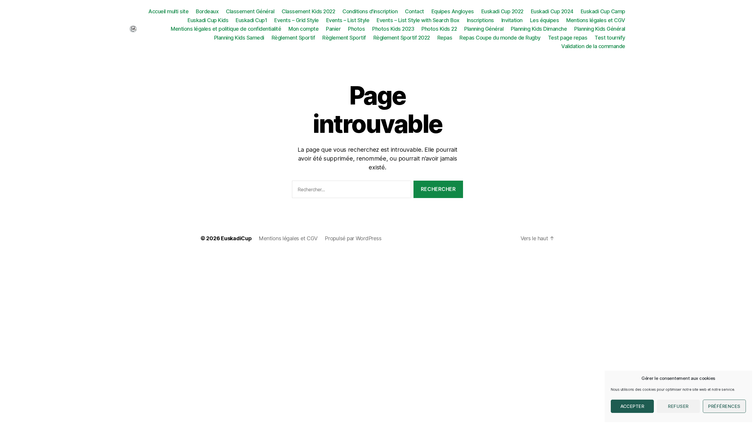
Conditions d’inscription (370, 11)
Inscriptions (480, 20)
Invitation (512, 20)
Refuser (678, 406)
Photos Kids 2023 (393, 29)
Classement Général (250, 11)
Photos (356, 29)
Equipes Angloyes (452, 11)
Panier (333, 29)
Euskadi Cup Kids (208, 20)
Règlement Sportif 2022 (401, 38)
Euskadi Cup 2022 (502, 11)
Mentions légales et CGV (595, 20)
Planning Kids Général (599, 29)
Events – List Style (348, 20)
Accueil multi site (168, 11)
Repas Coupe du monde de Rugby (500, 38)
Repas (444, 38)
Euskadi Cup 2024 (552, 11)
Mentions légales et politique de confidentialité (226, 29)
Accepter (632, 406)
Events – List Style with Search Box (418, 20)
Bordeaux (207, 11)
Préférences (724, 406)
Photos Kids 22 (439, 29)
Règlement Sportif (293, 38)
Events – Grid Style (296, 20)
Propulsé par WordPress (353, 238)
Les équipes (544, 20)
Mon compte (303, 29)
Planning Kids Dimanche (539, 29)
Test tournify (610, 38)
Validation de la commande (593, 46)
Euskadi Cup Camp (603, 11)
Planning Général (483, 29)
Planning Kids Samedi (239, 38)
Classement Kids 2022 (308, 11)
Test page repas (567, 38)
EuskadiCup (236, 238)
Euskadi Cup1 (251, 20)
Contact (414, 11)
